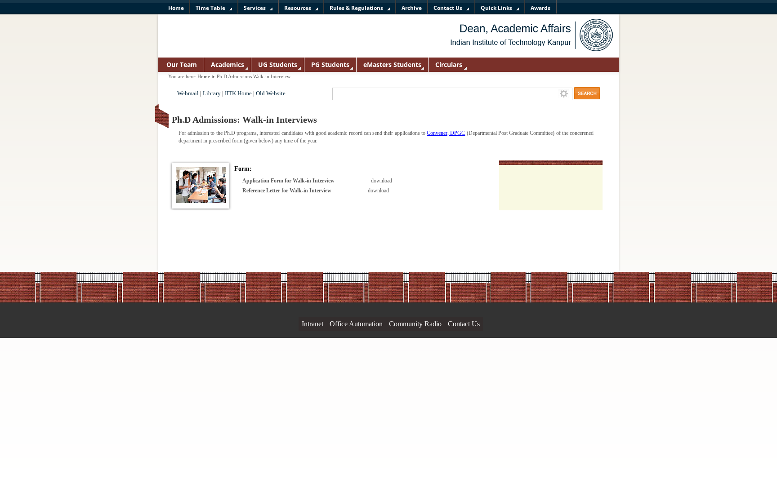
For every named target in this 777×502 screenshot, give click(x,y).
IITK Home (238, 93)
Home (203, 76)
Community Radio (415, 324)
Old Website (271, 93)
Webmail (188, 93)
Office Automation (356, 324)
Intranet (312, 324)
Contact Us (464, 324)
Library (212, 93)
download (381, 181)
